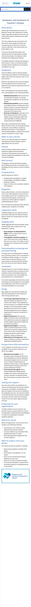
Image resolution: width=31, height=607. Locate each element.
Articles (5, 3)
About (27, 3)
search (27, 9)
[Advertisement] (15, 14)
